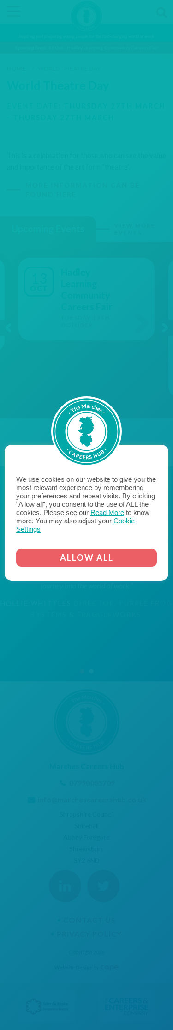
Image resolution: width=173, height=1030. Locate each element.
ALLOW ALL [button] (86, 557)
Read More (107, 512)
